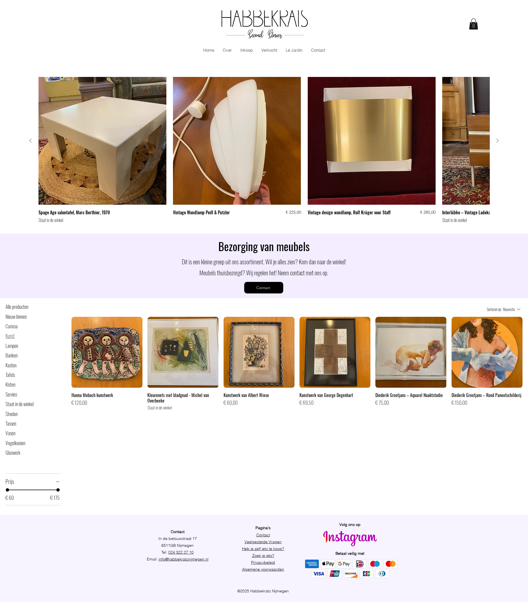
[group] (264, 150)
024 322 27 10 (181, 552)
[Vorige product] (30, 140)
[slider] (7, 490)
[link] (473, 24)
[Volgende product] (497, 140)
